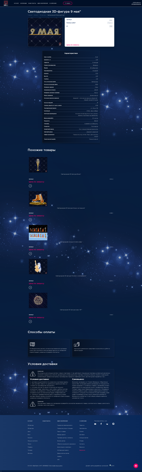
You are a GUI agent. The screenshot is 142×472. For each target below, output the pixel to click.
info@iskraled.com (137, 2)
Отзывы (81, 440)
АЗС (58, 459)
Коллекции (23, 3)
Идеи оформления (42, 3)
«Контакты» (46, 398)
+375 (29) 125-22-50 (136, 4)
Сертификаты (83, 428)
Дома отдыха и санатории (64, 447)
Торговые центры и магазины (65, 437)
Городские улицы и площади (65, 428)
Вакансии (82, 447)
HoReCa (59, 456)
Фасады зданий (61, 434)
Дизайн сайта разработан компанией (97, 465)
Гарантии (82, 425)
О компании (52, 3)
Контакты (82, 444)
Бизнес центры (61, 440)
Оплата (81, 431)
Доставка (82, 434)
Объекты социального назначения (66, 444)
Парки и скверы (61, 431)
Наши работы (32, 3)
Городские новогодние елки (64, 425)
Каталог (16, 3)
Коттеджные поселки (63, 450)
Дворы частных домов (63, 453)
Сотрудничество (84, 437)
